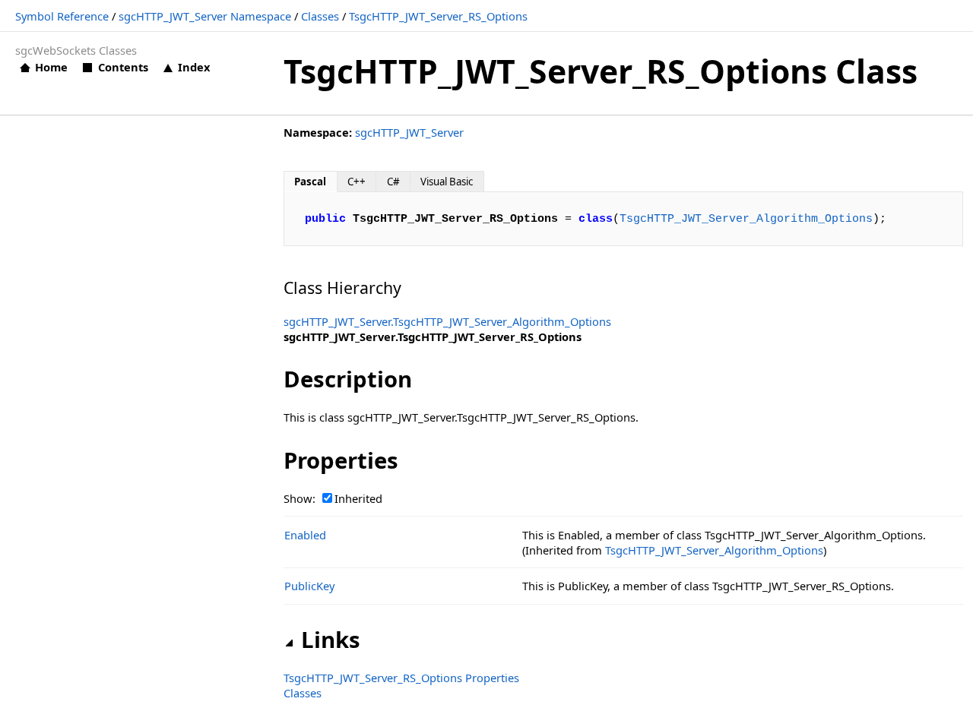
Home (51, 66)
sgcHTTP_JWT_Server (409, 132)
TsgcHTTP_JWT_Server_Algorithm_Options (746, 219)
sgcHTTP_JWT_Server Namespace (205, 16)
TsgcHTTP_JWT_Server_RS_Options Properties (401, 677)
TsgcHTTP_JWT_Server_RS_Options (438, 16)
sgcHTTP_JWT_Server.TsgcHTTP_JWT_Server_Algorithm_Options (447, 321)
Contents (122, 66)
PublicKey (309, 585)
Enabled (305, 534)
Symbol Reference (62, 16)
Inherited (358, 498)
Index (194, 66)
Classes (320, 16)
